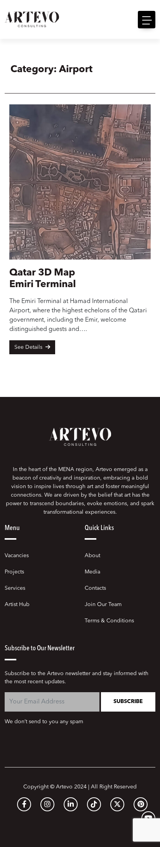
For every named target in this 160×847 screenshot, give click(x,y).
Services (15, 588)
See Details (29, 347)
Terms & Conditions (109, 621)
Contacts (95, 588)
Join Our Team (103, 604)
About (92, 555)
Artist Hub (17, 604)
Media (92, 572)
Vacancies (17, 555)
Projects (14, 572)
